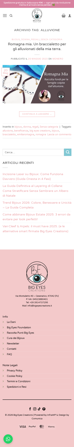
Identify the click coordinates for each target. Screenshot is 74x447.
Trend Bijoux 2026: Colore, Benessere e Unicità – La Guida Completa (37, 205)
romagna (41, 134)
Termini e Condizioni (18, 381)
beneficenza (21, 130)
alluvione (8, 130)
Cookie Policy (14, 376)
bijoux (16, 39)
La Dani (11, 322)
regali (35, 39)
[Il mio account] (69, 15)
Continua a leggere (37, 114)
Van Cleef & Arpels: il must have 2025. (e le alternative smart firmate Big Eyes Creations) (35, 229)
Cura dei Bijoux (16, 338)
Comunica (37, 418)
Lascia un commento (59, 134)
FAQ (9, 354)
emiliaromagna (25, 134)
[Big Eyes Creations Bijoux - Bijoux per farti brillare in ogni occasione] (37, 15)
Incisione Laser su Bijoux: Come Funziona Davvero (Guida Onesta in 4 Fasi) (33, 176)
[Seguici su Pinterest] (43, 409)
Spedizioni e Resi (16, 386)
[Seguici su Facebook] (30, 409)
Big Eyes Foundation (19, 327)
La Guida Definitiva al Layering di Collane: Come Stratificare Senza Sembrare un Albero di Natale (35, 190)
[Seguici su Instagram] (34, 409)
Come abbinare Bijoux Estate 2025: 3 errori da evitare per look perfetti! (36, 217)
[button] (5, 15)
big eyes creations (40, 130)
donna (25, 39)
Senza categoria (51, 39)
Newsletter (13, 343)
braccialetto (9, 134)
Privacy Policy (14, 370)
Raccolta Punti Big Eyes (20, 332)
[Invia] (67, 152)
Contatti (11, 348)
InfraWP (51, 415)
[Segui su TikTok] (39, 409)
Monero (57, 59)
